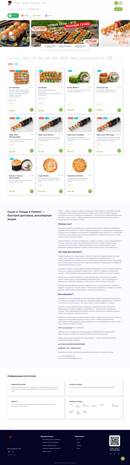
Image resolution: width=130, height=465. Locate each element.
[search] (116, 58)
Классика (73, 58)
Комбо (40, 58)
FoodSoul (73, 463)
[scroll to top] (123, 458)
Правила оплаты (47, 451)
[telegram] (12, 451)
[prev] (10, 33)
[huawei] (118, 453)
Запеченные (64, 58)
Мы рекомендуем (14, 58)
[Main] (9, 3)
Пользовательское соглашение (51, 439)
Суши (102, 58)
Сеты (34, 58)
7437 (45, 3)
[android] (114, 453)
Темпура (55, 58)
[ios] (110, 453)
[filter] (121, 58)
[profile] (116, 3)
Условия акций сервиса (49, 445)
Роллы (47, 58)
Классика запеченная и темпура (88, 58)
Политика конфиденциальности (51, 448)
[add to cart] (32, 110)
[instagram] (9, 451)
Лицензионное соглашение (50, 442)
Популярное (25, 58)
